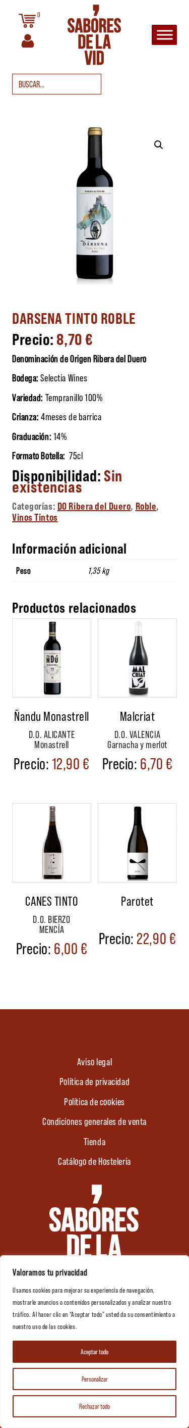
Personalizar (95, 1378)
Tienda (94, 1141)
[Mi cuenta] (27, 39)
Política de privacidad (94, 1081)
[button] (159, 145)
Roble (146, 506)
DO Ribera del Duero (94, 506)
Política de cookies (94, 1101)
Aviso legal (94, 1061)
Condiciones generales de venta (94, 1121)
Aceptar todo (94, 1351)
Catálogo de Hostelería (94, 1161)
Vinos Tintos (35, 517)
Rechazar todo (94, 1406)
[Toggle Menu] (165, 35)
